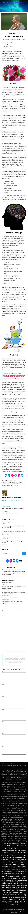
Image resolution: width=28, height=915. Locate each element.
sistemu (4, 103)
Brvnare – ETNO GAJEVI (8, 824)
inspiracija (15, 483)
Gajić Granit (15, 812)
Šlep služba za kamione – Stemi (11, 817)
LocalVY (3, 777)
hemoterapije (5, 483)
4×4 (8, 821)
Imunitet (6, 44)
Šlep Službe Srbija (20, 822)
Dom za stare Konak (12, 787)
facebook (10, 482)
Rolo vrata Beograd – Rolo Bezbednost (14, 805)
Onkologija (4, 485)
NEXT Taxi (8, 812)
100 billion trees (17, 779)
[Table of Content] (12, 43)
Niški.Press (5, 909)
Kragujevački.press (20, 909)
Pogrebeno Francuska (6, 807)
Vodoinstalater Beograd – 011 (15, 831)
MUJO (10, 819)
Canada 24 (16, 776)
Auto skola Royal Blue (13, 829)
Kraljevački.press (5, 911)
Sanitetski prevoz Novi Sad (12, 800)
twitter (16, 485)
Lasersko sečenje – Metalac (9, 814)
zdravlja (19, 299)
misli (21, 459)
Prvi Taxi (23, 810)
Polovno (10, 771)
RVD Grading (10, 794)
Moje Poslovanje (14, 770)
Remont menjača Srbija (7, 791)
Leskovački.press (14, 911)
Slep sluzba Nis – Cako (20, 791)
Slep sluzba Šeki (15, 826)
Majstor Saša (11, 835)
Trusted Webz (12, 777)
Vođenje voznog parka (7, 522)
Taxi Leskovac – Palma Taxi (13, 810)
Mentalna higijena (12, 480)
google (13, 482)
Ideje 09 (7, 773)
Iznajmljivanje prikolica (12, 828)
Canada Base (23, 776)
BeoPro (23, 814)
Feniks (18, 814)
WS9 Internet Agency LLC (13, 774)
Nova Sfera (22, 812)
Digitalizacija (23, 771)
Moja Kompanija (22, 770)
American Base (10, 776)
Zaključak (6, 48)
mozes (23, 483)
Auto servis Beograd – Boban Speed (16, 838)
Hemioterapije (19, 482)
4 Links (6, 777)
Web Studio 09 (16, 771)
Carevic (4, 829)
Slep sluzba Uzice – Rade (8, 793)
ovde (3, 200)
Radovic (22, 817)
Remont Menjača (6, 789)
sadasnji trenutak (11, 485)
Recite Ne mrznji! (14, 2)
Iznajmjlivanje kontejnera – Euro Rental (11, 815)
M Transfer (12, 821)
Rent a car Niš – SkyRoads (18, 789)
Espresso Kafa (4, 819)
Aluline (24, 815)
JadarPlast (21, 787)
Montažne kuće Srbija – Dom (19, 803)
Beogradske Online (14, 773)
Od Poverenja (4, 771)
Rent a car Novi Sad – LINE (7, 840)
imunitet (10, 483)
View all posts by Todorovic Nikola (10, 500)
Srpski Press (21, 773)
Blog (7, 480)
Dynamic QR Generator (21, 777)
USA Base (4, 776)
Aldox (3, 812)
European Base (23, 774)
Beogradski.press (22, 911)
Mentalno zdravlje (8, 46)
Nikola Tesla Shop (10, 779)
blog (6, 482)
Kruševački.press (12, 909)
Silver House (23, 828)
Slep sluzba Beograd (10, 822)
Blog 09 (2, 773)
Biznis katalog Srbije (6, 770)
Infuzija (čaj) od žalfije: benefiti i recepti (10, 537)
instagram (19, 483)
